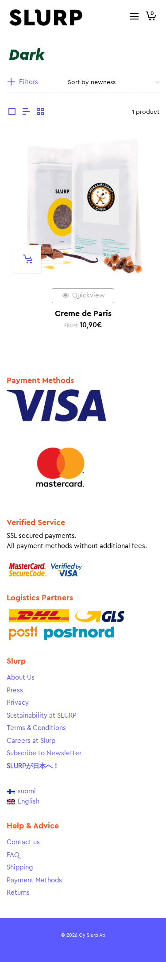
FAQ (13, 855)
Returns (18, 892)
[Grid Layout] (40, 113)
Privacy (18, 702)
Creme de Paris (83, 313)
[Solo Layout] (12, 113)
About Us (21, 677)
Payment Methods (34, 880)
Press (15, 690)
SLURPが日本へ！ (33, 766)
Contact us (23, 842)
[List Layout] (26, 113)
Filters (28, 82)
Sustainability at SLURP (42, 715)
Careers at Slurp (31, 741)
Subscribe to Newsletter (44, 753)
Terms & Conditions (36, 728)
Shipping (20, 867)
